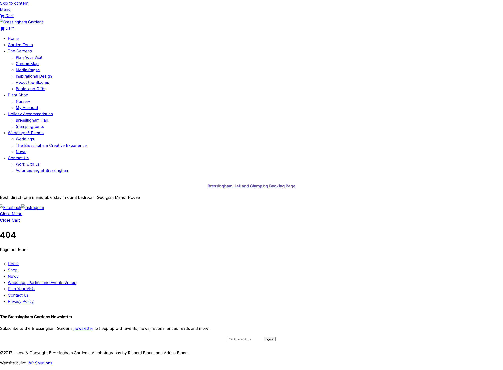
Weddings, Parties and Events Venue (42, 282)
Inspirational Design (34, 76)
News (21, 151)
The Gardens (20, 51)
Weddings (25, 139)
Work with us (28, 164)
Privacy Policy (21, 301)
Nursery (23, 101)
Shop (12, 270)
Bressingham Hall (32, 120)
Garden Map (27, 63)
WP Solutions (40, 363)
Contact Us (18, 158)
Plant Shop (18, 95)
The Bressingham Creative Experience (51, 145)
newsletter (83, 328)
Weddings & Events (26, 132)
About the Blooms (32, 82)
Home (13, 38)
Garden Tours (20, 44)
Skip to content (14, 3)
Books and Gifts (30, 88)
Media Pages (28, 70)
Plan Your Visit (29, 57)
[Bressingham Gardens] (22, 22)
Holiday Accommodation (30, 114)
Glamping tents (30, 126)
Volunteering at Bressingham (42, 170)
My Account (27, 107)
